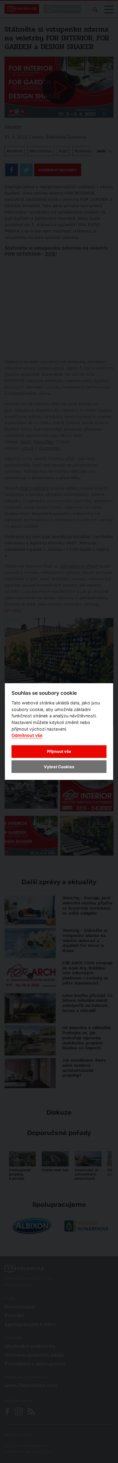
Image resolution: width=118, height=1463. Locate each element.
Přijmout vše (59, 751)
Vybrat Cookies (59, 766)
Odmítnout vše (27, 735)
